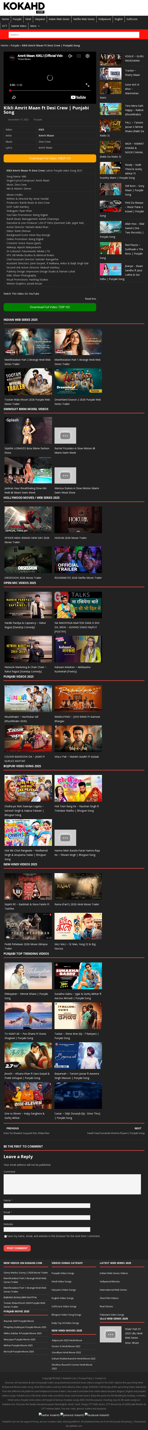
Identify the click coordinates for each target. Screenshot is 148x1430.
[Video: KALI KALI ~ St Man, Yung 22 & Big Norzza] (78, 937)
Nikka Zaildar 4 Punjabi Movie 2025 (23, 1333)
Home (5, 19)
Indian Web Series (59, 19)
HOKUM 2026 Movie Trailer (71, 538)
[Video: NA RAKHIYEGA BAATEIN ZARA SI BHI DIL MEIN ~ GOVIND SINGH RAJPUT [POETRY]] (78, 616)
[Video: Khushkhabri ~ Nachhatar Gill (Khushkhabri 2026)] (28, 710)
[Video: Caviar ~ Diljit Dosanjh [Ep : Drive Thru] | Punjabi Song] (78, 1107)
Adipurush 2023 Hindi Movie (67, 1340)
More (33, 26)
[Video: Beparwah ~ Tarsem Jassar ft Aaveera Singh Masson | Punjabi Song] (78, 1067)
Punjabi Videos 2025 (19, 677)
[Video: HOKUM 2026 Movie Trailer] (78, 531)
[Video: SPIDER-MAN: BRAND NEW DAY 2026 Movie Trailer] (28, 531)
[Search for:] (74, 35)
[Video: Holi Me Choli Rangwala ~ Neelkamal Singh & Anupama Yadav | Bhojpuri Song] (28, 843)
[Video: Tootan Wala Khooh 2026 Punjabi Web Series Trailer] (28, 393)
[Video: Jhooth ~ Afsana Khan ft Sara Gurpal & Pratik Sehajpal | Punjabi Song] (28, 1067)
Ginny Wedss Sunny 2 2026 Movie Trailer (26, 1272)
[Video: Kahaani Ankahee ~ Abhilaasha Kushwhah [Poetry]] (78, 660)
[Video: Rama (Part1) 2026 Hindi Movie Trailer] (78, 897)
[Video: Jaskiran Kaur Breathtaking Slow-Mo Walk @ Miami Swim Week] (28, 481)
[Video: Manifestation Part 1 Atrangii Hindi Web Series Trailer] (78, 353)
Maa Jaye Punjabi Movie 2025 (20, 1339)
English (119, 19)
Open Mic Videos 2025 (20, 583)
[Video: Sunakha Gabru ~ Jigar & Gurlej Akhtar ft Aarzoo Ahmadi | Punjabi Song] (78, 987)
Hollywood (104, 19)
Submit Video (18, 26)
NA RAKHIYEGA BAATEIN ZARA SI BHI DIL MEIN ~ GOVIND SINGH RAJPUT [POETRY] (77, 627)
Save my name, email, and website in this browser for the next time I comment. (53, 1236)
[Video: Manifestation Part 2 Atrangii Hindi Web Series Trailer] (28, 353)
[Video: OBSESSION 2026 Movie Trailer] (28, 571)
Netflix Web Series (84, 19)
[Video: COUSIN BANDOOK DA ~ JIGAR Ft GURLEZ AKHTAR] (28, 750)
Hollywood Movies (110, 1281)
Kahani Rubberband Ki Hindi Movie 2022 (73, 1358)
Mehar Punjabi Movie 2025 (18, 1345)
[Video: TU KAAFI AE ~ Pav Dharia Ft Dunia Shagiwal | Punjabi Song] (28, 1027)
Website (8, 1224)
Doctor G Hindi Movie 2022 (66, 1346)
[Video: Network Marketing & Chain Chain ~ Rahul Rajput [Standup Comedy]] (28, 660)
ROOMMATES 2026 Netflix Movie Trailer (78, 577)
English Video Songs (63, 1298)
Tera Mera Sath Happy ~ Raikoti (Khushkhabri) (134, 110)
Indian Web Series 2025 (21, 320)
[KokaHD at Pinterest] (72, 1415)
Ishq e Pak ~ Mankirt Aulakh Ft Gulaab (77, 756)
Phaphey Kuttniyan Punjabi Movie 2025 (25, 1327)
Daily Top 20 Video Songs (65, 1323)
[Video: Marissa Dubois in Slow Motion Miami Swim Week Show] (65, 481)
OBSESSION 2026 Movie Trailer (23, 577)
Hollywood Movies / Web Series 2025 (32, 498)
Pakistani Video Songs (112, 1314)
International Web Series (113, 1289)
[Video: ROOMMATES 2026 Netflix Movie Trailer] (78, 571)
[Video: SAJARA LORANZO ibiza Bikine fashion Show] (28, 441)
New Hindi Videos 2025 (20, 864)
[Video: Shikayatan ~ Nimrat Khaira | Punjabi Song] (28, 987)
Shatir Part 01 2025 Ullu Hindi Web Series (133, 1333)
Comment (9, 1171)
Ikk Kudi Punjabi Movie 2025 (19, 1351)
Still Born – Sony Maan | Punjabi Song (134, 190)
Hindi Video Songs (61, 1281)
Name (8, 1200)
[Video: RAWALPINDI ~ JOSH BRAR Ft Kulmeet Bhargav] (78, 710)
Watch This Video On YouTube (21, 293)
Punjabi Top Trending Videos (26, 954)
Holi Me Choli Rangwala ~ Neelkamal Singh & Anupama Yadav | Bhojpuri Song (26, 855)
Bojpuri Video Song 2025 (22, 766)
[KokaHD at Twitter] (49, 1415)
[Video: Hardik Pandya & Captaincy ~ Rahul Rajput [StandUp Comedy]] (28, 616)
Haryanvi (40, 19)
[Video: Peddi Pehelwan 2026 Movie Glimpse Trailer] (28, 937)
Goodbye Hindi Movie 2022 (66, 1352)
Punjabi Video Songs (63, 1273)
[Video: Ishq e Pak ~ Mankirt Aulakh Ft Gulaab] (78, 750)
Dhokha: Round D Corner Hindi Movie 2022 (72, 1366)
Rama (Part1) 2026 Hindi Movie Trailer (77, 904)
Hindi (28, 19)
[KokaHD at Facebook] (97, 1415)
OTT (4, 26)
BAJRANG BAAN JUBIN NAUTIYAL (20, 1297)
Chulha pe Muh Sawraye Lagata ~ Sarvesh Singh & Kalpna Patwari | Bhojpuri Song (24, 811)
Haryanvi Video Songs (64, 1289)
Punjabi (17, 19)
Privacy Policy (85, 1378)
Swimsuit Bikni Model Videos (26, 409)
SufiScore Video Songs (64, 1306)
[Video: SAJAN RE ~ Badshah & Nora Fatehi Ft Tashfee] (28, 897)
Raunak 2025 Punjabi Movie (19, 1321)
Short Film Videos (109, 1298)
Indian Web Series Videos (114, 1273)
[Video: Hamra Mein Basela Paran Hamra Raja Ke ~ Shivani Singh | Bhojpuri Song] (65, 843)
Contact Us (100, 1378)
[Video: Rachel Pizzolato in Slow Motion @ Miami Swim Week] (65, 441)
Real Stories (106, 1306)
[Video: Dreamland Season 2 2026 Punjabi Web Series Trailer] (78, 393)
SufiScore (132, 19)
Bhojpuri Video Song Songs (66, 1314)
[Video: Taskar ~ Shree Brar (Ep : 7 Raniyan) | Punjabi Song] (78, 1027)
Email (7, 1212)
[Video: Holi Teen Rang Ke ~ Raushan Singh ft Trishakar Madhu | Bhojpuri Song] (78, 799)
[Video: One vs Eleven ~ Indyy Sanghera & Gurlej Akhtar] (28, 1107)
